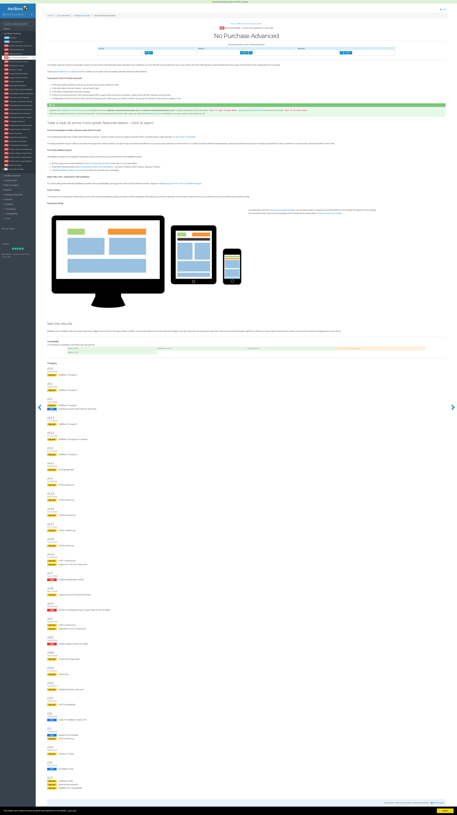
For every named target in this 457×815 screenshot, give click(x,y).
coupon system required (353, 348)
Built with (5, 254)
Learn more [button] (71, 811)
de (444, 9)
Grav (10, 254)
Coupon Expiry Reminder (184, 137)
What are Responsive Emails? (96, 163)
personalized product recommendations (96, 166)
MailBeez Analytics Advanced (71, 170)
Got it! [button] (445, 811)
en (441, 9)
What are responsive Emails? (329, 213)
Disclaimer (5, 244)
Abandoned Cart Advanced (68, 71)
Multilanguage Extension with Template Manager (179, 183)
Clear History (9, 229)
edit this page (438, 802)
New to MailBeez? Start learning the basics (246, 24)
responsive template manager (282, 210)
